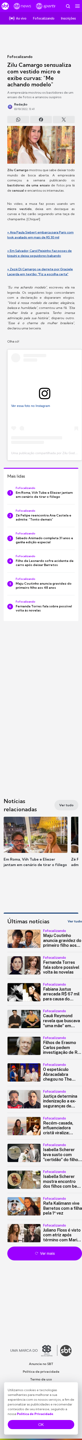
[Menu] (77, 6)
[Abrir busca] (67, 6)
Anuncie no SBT (41, 1364)
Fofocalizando (20, 56)
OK (41, 1424)
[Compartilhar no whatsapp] (18, 119)
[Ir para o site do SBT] (66, 1350)
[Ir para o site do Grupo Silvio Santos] (33, 1350)
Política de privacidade (41, 1372)
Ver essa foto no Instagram (30, 406)
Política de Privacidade (35, 1414)
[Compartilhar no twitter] (64, 119)
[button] (35, 846)
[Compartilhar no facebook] (41, 119)
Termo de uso (41, 1379)
